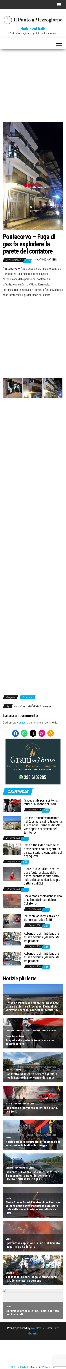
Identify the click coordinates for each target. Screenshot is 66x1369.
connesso (22, 722)
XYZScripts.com (48, 1367)
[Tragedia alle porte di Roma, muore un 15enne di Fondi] (12, 805)
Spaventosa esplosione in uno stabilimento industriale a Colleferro (43, 899)
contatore (19, 706)
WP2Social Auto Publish (21, 1367)
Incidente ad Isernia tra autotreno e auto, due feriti (42, 918)
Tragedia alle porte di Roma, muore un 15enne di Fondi (41, 802)
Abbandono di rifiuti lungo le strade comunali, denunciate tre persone (41, 937)
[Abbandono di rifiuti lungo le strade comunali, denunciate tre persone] (12, 938)
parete (47, 706)
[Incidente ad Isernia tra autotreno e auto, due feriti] (12, 921)
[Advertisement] (33, 84)
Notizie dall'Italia (33, 29)
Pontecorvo (27, 697)
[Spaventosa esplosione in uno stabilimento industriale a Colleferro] (12, 901)
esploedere (34, 705)
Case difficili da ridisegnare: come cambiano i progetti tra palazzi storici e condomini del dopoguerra (43, 850)
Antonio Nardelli (47, 259)
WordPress (37, 1328)
